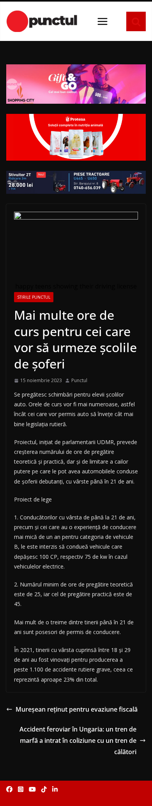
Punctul (79, 380)
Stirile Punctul (33, 297)
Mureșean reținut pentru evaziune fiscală (77, 709)
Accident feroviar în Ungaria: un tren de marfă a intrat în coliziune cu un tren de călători (77, 740)
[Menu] (102, 21)
